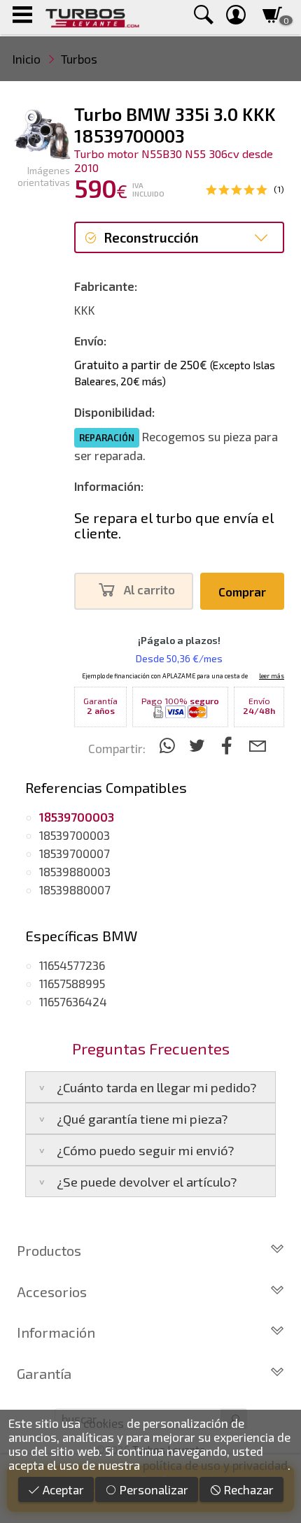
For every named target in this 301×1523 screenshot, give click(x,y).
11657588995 (72, 983)
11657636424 (73, 1001)
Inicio (27, 59)
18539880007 (75, 889)
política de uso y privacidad (215, 1465)
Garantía (44, 1373)
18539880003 (75, 871)
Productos (49, 1250)
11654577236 (72, 965)
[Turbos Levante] (92, 17)
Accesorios (52, 1291)
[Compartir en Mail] (257, 745)
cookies (103, 1423)
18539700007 (74, 853)
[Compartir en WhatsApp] (169, 745)
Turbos (79, 59)
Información (56, 1332)
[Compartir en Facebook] (229, 745)
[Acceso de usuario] (236, 17)
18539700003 (74, 835)
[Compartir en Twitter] (199, 745)
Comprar (242, 592)
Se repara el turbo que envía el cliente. (174, 525)
